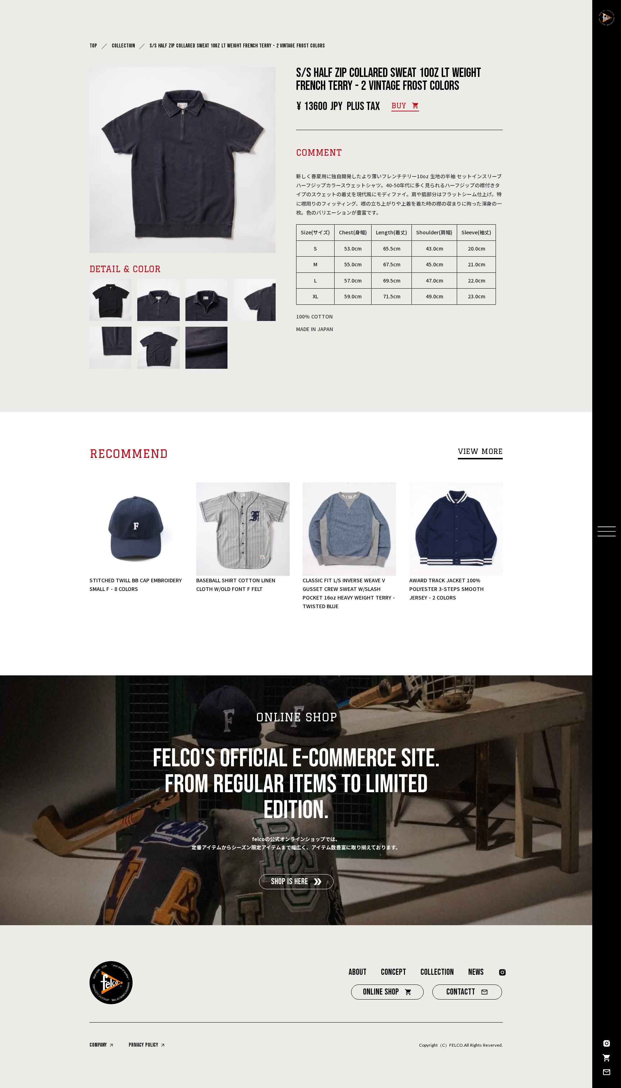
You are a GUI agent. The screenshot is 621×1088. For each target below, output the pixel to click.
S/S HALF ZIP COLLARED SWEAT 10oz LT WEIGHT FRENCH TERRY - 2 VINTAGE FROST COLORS (238, 46)
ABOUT (358, 972)
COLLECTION (123, 46)
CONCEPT (393, 972)
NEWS (476, 972)
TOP (93, 46)
